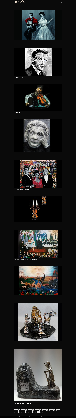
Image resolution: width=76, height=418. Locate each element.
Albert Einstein (20, 154)
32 (42, 412)
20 (14, 412)
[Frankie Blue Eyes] (38, 62)
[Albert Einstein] (38, 135)
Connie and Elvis (20, 42)
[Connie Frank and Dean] (38, 174)
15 (49, 410)
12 (42, 410)
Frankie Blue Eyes (21, 77)
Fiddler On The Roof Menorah (24, 224)
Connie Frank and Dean (22, 189)
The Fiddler (18, 112)
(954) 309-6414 (15, 416)
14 (47, 410)
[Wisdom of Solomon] (38, 322)
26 (28, 412)
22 (19, 412)
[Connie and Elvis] (38, 25)
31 (40, 412)
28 (33, 412)
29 (35, 412)
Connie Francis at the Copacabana (26, 259)
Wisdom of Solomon (21, 343)
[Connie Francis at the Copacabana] (38, 244)
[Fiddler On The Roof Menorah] (38, 209)
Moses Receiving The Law (23, 403)
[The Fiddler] (38, 97)
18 (56, 410)
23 (21, 412)
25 (26, 412)
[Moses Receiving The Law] (38, 375)
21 (17, 412)
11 (40, 410)
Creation (18, 297)
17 (54, 410)
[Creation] (38, 280)
